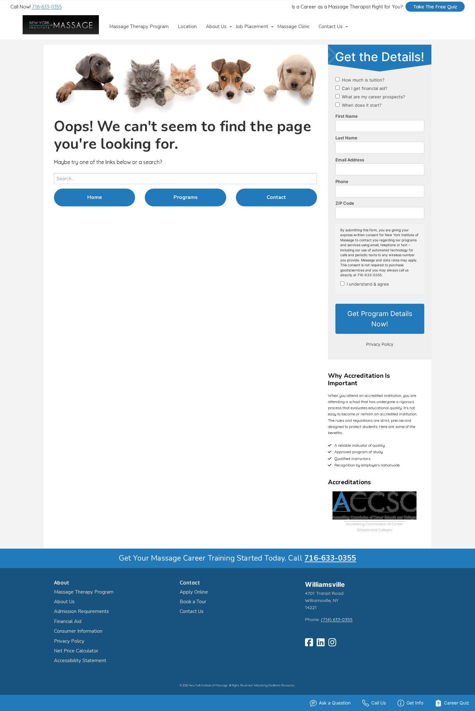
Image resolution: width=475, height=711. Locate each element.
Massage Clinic (293, 27)
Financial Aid (67, 621)
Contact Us (331, 27)
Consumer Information (78, 631)
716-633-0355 (47, 7)
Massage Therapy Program (139, 27)
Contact (276, 197)
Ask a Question (335, 703)
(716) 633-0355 (337, 619)
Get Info (414, 703)
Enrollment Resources (281, 685)
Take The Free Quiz (435, 7)
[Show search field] (448, 26)
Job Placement (252, 27)
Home (94, 197)
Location (187, 27)
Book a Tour (193, 601)
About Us (216, 27)
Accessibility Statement (80, 660)
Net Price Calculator (76, 651)
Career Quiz (456, 703)
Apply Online (194, 592)
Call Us (378, 703)
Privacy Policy (69, 641)
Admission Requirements (81, 611)
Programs (186, 197)
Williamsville (325, 584)
